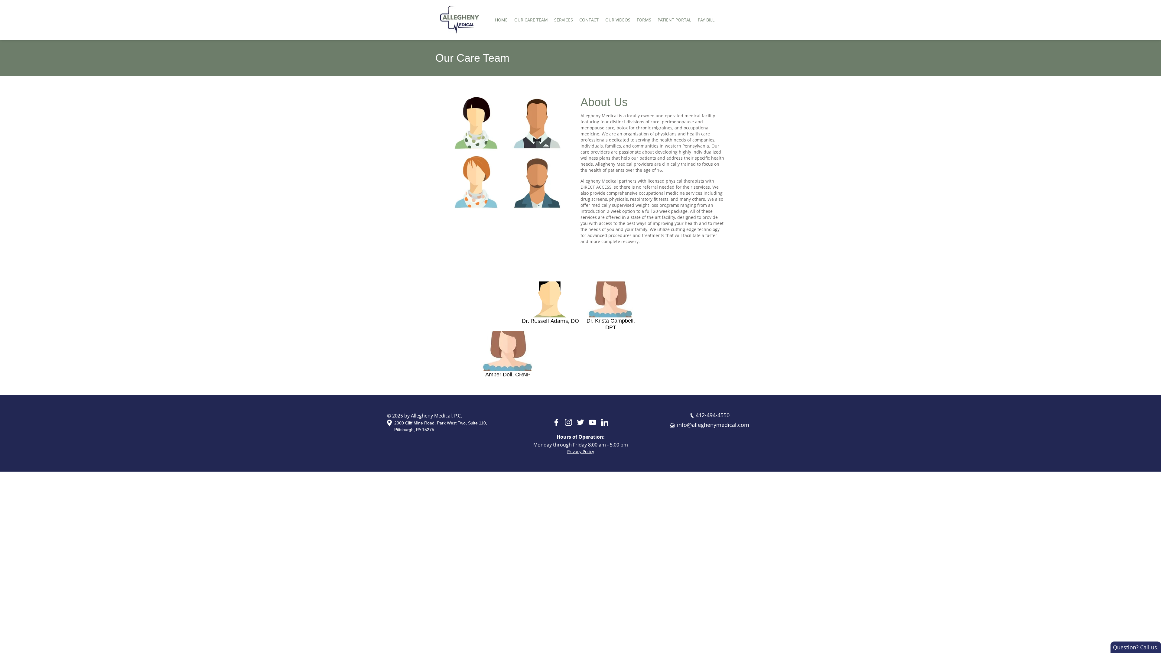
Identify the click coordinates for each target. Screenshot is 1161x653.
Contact (589, 20)
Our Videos (617, 20)
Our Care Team (531, 20)
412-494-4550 (713, 415)
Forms (644, 20)
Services (563, 20)
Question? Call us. (1136, 647)
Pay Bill (706, 20)
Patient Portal (674, 20)
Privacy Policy (580, 451)
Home (501, 20)
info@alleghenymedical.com (713, 424)
